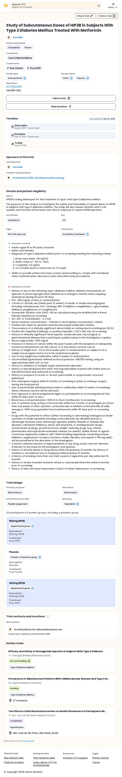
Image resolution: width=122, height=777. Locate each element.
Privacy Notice (100, 757)
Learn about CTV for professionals (45, 764)
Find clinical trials (14, 757)
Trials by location (14, 762)
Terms (96, 762)
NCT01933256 (14, 86)
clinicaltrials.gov (27, 741)
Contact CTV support (75, 757)
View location (59, 106)
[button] (20, 57)
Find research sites (44, 757)
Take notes (59, 98)
